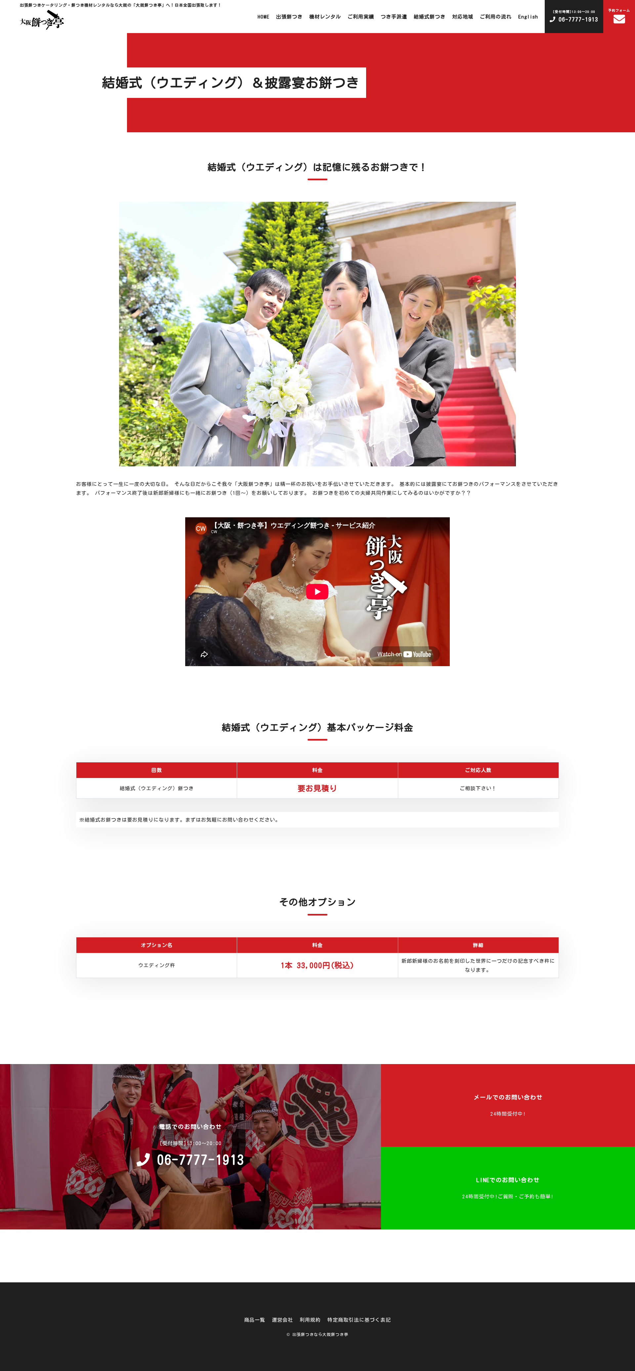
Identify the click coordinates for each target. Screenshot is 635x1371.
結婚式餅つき (429, 16)
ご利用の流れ (496, 16)
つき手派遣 (394, 16)
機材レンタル (325, 16)
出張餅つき (289, 16)
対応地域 (462, 16)
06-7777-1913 (575, 16)
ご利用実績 (361, 16)
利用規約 (310, 1319)
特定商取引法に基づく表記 (359, 1319)
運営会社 (282, 1319)
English (528, 16)
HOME (264, 16)
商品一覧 (254, 1319)
